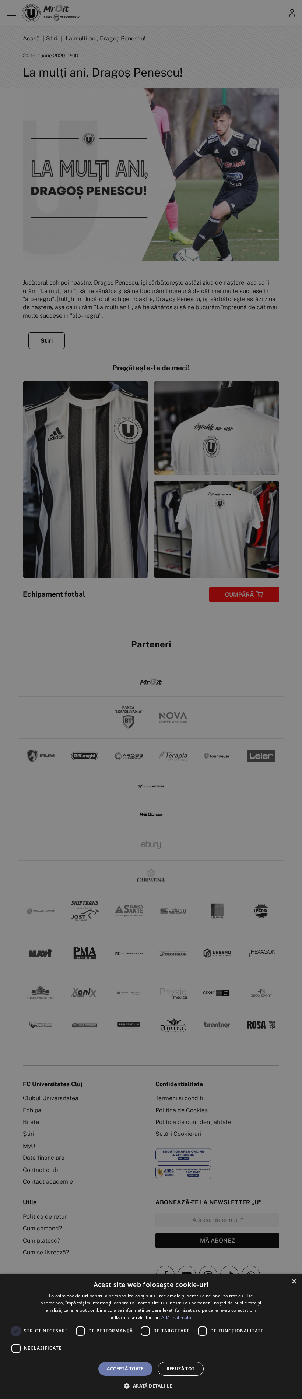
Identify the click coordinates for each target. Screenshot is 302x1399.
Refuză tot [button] (180, 1369)
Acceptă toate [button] (125, 1369)
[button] (151, 1385)
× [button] (293, 1282)
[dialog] (151, 1336)
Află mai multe (177, 1317)
